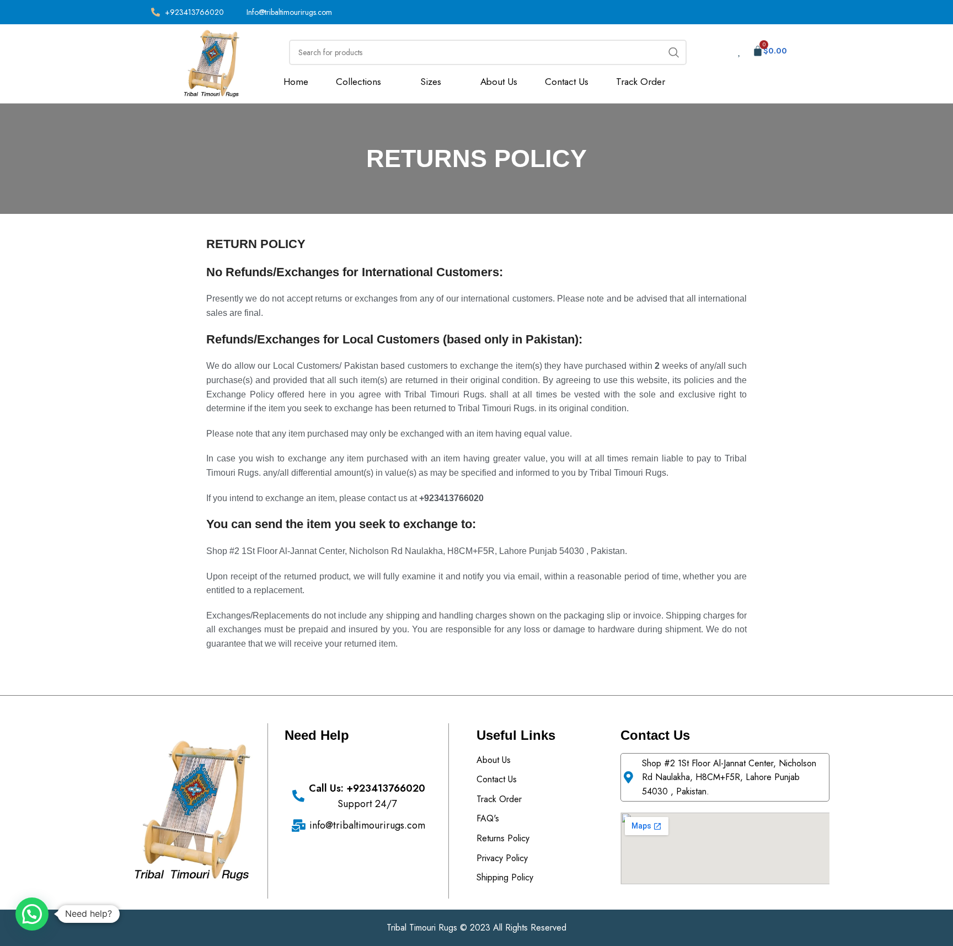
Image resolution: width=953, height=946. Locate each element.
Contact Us (566, 81)
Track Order (640, 81)
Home (295, 81)
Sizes (430, 81)
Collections (358, 81)
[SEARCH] (674, 52)
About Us (498, 81)
